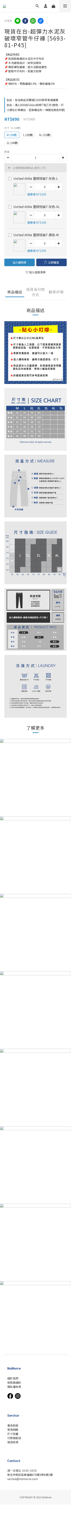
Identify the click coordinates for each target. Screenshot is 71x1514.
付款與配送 (14, 1438)
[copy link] (41, 21)
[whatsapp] (33, 21)
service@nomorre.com (22, 1479)
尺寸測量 (12, 1434)
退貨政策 (12, 1442)
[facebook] (25, 21)
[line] (18, 21)
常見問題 (12, 1430)
